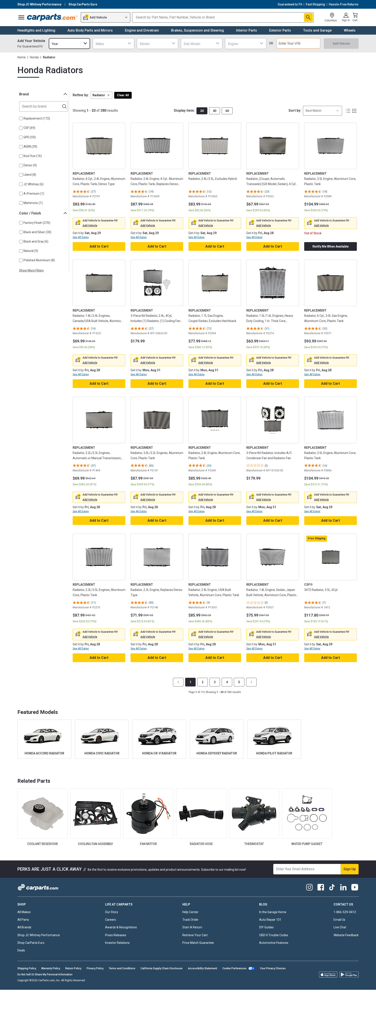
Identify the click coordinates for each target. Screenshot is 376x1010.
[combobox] (69, 43)
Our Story (111, 912)
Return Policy (73, 968)
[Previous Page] (178, 682)
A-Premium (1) (34, 193)
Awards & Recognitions (121, 927)
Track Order (190, 919)
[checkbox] (21, 118)
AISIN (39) (30, 146)
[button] (101, 95)
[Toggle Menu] (21, 17)
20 (202, 111)
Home (21, 57)
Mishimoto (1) (33, 203)
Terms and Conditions (122, 968)
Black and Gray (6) (36, 241)
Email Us (339, 919)
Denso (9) (30, 165)
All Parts (23, 919)
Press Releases (115, 935)
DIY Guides (266, 927)
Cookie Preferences (234, 968)
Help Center (190, 912)
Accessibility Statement (202, 968)
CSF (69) (29, 128)
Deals (21, 950)
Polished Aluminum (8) (39, 260)
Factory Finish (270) (37, 222)
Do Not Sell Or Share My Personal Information (44, 974)
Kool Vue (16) (33, 156)
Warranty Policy (50, 968)
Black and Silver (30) (37, 232)
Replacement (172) (37, 118)
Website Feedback (346, 935)
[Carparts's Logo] (52, 17)
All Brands (24, 927)
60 (227, 111)
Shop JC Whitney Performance (38, 935)
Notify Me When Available (330, 246)
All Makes (24, 912)
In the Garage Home (272, 912)
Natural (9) (31, 251)
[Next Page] (251, 682)
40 (214, 111)
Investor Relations (117, 942)
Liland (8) (30, 174)
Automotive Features (273, 942)
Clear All (123, 95)
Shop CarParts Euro (30, 942)
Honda (34, 57)
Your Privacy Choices (273, 968)
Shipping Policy (26, 968)
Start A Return (192, 927)
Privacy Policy (95, 968)
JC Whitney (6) (34, 184)
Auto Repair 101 (270, 919)
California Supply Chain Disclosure (162, 968)
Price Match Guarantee (198, 942)
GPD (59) (30, 137)
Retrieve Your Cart (195, 935)
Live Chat (340, 927)
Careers (110, 919)
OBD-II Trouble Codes (273, 935)
